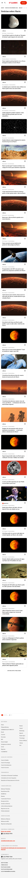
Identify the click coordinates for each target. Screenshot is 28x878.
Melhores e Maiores (5, 819)
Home (2, 724)
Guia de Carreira (5, 767)
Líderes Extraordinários (6, 806)
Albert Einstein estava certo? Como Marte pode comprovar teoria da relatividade (12, 612)
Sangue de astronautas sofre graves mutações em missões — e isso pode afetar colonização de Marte (12, 430)
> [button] (11, 715)
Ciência (21, 743)
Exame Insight (4, 742)
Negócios (3, 749)
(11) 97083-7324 (7, 856)
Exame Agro (22, 735)
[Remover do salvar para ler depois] (25, 31)
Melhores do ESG (5, 821)
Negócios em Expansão (6, 823)
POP (20, 745)
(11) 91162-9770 (7, 833)
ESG (2, 739)
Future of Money (23, 740)
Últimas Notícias (5, 727)
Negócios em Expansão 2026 (11, 7)
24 (9, 715)
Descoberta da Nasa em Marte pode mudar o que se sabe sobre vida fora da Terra (13, 323)
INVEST (2, 7)
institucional (4, 862)
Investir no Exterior (5, 803)
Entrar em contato (6, 831)
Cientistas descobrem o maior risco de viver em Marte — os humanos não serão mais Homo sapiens (13, 402)
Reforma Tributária (5, 789)
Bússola (3, 796)
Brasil (2, 732)
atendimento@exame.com (8, 840)
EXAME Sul (3, 793)
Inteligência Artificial (6, 744)
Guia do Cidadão (5, 760)
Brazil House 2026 (5, 791)
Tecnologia (22, 738)
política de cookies (5, 867)
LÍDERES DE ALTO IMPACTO (7, 729)
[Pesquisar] (5, 3)
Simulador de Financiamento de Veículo (10, 780)
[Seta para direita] (24, 8)
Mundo (21, 725)
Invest (2, 746)
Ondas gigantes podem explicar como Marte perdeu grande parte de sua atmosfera (13, 114)
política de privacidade (6, 869)
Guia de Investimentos (6, 765)
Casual (21, 728)
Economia (3, 737)
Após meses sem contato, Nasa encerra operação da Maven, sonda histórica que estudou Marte (13, 296)
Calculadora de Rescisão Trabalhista (9, 775)
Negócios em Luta (5, 808)
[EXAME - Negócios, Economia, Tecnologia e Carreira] (13, 2)
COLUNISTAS (4, 751)
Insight (21, 7)
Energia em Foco (5, 801)
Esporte (21, 733)
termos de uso (4, 864)
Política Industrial (5, 811)
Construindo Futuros (6, 798)
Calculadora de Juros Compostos (8, 778)
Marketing (21, 730)
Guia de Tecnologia (5, 762)
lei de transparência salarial (8, 871)
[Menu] (2, 3)
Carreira (3, 734)
